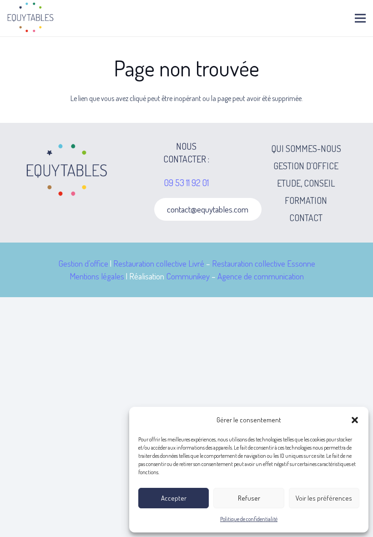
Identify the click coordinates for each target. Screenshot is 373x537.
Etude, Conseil (306, 183)
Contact (306, 217)
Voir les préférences (324, 498)
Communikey (188, 276)
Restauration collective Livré (158, 263)
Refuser (249, 498)
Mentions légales (97, 276)
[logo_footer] (31, 18)
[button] (354, 420)
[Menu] (360, 18)
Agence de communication (260, 276)
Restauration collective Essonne (263, 263)
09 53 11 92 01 (186, 182)
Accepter (173, 498)
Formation (306, 200)
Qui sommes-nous (306, 148)
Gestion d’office (305, 166)
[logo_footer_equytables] (67, 171)
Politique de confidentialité (248, 519)
